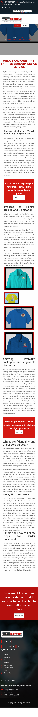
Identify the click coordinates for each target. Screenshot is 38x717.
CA (10, 646)
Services (22, 38)
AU (6, 646)
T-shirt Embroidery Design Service (20, 39)
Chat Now (19, 616)
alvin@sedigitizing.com (11, 689)
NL (14, 646)
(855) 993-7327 (8, 692)
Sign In (17, 25)
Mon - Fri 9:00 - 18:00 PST (12, 5)
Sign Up (25, 25)
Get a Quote (19, 197)
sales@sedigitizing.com (26, 2)
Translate (27, 12)
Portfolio (6, 662)
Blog (5, 670)
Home (15, 38)
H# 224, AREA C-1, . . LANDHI (12, 695)
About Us (7, 657)
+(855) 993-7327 (9, 2)
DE (18, 646)
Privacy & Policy (8, 667)
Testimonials (8, 665)
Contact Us (7, 673)
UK (3, 646)
